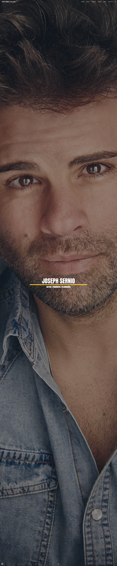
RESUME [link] (94, 1)
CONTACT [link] (110, 1)
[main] (58, 283)
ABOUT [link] (88, 1)
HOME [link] (82, 1)
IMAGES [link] (99, 1)
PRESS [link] (104, 1)
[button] (115, 1)
